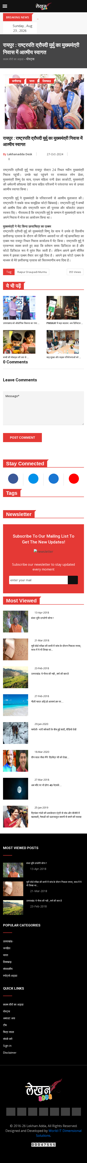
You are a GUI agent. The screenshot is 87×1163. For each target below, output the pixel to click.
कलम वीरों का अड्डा (13, 59)
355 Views (75, 272)
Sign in (7, 1046)
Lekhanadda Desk (17, 154)
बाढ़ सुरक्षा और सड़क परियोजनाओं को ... (64, 357)
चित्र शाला (8, 1032)
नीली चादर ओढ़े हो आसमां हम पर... (47, 701)
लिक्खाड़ (7, 962)
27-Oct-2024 (55, 154)
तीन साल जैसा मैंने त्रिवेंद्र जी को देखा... (50, 757)
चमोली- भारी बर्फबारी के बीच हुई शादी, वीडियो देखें (53, 729)
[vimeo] (76, 1112)
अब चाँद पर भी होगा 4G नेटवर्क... (46, 785)
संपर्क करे (7, 1038)
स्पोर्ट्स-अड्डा (10, 975)
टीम (5, 1025)
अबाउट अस (9, 1018)
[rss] (65, 1112)
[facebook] (10, 1112)
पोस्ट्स (6, 1011)
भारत (5, 955)
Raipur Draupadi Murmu (32, 272)
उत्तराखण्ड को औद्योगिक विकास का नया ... (21, 323)
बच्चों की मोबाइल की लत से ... (16, 357)
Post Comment (22, 437)
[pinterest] (54, 1112)
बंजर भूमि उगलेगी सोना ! (42, 618)
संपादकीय (8, 968)
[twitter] (21, 1112)
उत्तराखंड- (8, 941)
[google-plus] (32, 1112)
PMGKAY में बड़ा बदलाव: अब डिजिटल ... (65, 323)
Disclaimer (9, 1052)
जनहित (6, 948)
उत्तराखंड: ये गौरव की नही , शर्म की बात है (50, 673)
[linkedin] (43, 1112)
